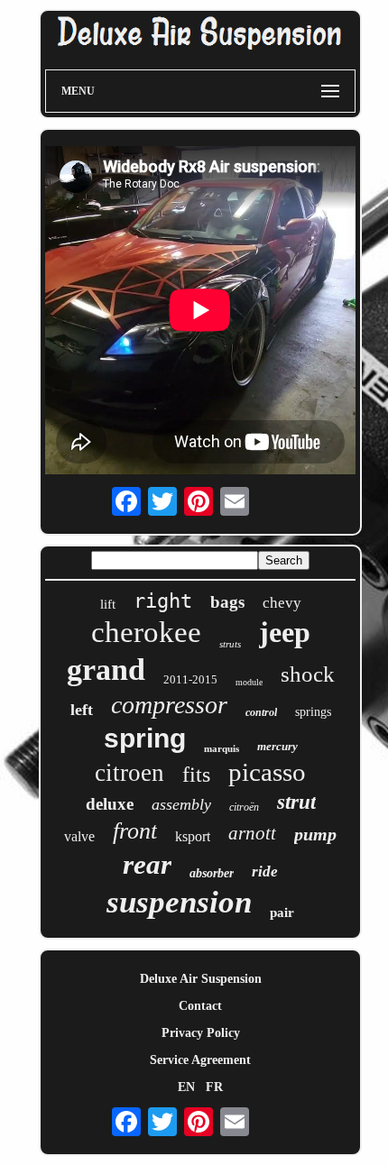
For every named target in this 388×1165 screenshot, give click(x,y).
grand (106, 669)
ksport (192, 836)
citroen (129, 772)
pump (315, 834)
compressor (169, 705)
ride (265, 871)
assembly (181, 804)
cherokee (146, 632)
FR (214, 1087)
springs (313, 712)
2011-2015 (190, 679)
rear (147, 864)
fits (196, 774)
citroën (244, 807)
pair (282, 912)
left (81, 710)
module (249, 682)
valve (79, 836)
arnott (252, 833)
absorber (211, 873)
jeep (284, 632)
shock (308, 674)
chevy (282, 602)
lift (107, 604)
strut (296, 802)
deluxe (110, 803)
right (163, 601)
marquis (221, 748)
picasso (267, 771)
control (261, 712)
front (135, 831)
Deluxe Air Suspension (201, 979)
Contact (200, 1006)
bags (227, 601)
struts (230, 643)
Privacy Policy (201, 1033)
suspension (179, 902)
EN (186, 1087)
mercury (277, 746)
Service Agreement (200, 1060)
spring (145, 738)
